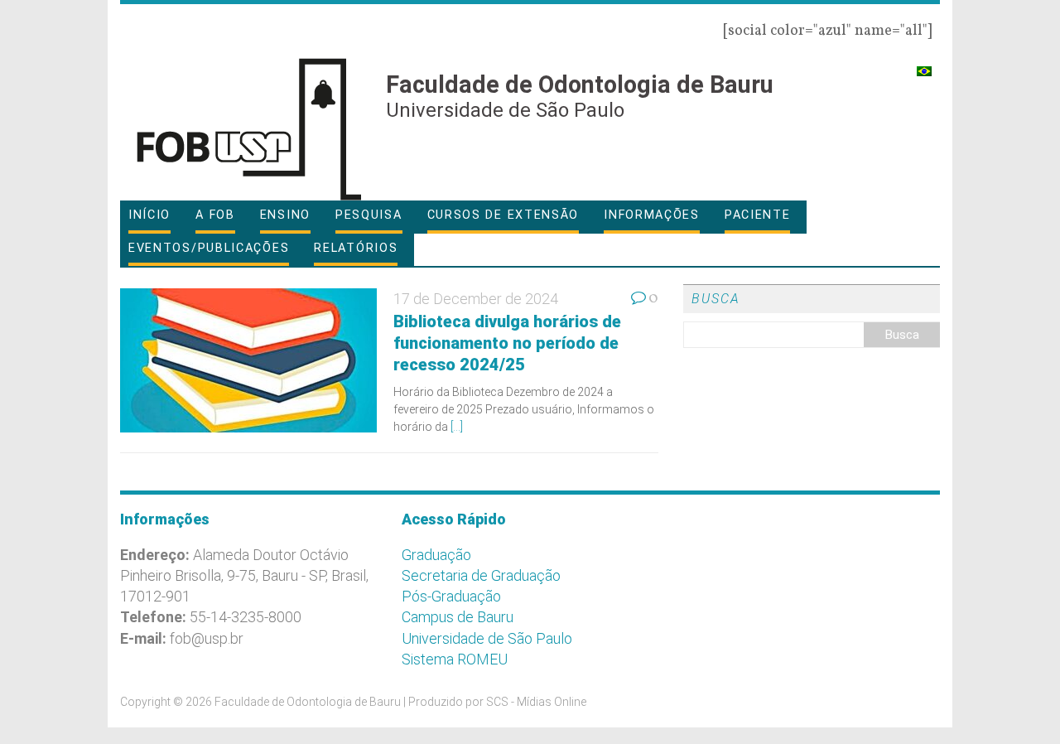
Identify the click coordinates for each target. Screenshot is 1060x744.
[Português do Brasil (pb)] (924, 64)
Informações (652, 215)
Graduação (436, 554)
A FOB (215, 215)
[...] (456, 426)
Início (149, 215)
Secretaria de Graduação (481, 575)
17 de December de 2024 (475, 298)
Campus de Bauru (457, 617)
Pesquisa (368, 215)
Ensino (285, 215)
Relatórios (356, 248)
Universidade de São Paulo (487, 638)
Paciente (758, 215)
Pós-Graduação (451, 596)
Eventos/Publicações (208, 248)
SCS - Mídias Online (536, 701)
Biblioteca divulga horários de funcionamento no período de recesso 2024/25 (507, 343)
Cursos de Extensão (503, 215)
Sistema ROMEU (455, 659)
